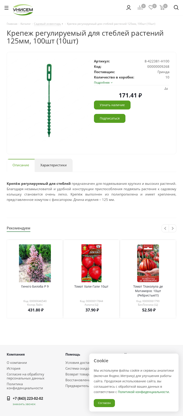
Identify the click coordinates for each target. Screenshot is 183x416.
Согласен (104, 403)
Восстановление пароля (85, 380)
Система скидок (78, 368)
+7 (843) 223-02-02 (28, 398)
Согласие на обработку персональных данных (25, 376)
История (13, 368)
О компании (17, 362)
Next (172, 229)
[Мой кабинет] (128, 7)
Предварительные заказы (86, 385)
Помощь (72, 354)
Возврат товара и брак (83, 374)
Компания (16, 354)
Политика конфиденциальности (25, 386)
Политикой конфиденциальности (143, 392)
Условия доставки (80, 362)
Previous (165, 229)
